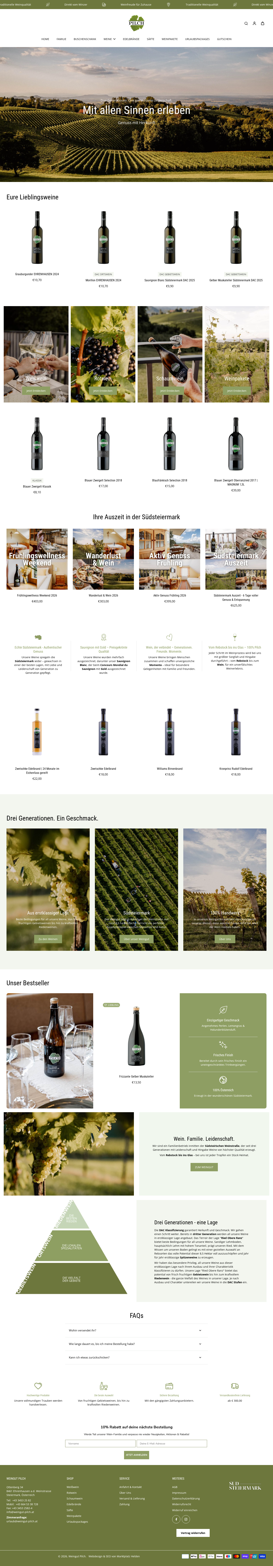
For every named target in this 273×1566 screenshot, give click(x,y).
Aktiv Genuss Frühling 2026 (169, 595)
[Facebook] (176, 1519)
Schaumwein (75, 1498)
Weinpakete (74, 1516)
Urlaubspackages (77, 1521)
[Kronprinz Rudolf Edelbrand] (235, 732)
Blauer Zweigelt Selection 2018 (103, 480)
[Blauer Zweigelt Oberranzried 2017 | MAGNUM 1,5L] (235, 444)
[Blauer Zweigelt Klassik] (37, 444)
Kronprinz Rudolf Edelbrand (236, 768)
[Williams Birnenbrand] (169, 732)
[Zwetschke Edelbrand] (103, 732)
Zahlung (124, 1504)
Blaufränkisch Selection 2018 (169, 480)
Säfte (70, 1510)
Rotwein (72, 1492)
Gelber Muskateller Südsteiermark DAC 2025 (236, 280)
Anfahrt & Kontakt (130, 1487)
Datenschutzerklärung (186, 1498)
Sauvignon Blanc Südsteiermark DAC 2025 (169, 280)
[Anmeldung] (254, 23)
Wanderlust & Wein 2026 (103, 595)
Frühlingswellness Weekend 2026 (37, 595)
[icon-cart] (262, 23)
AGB (174, 1487)
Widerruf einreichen (184, 1510)
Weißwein (73, 1487)
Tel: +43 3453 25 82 (18, 1500)
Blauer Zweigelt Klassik (37, 486)
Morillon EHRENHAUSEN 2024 (103, 280)
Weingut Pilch (77, 1556)
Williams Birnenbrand (170, 768)
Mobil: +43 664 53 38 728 (22, 1504)
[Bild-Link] (36, 354)
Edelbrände (74, 1504)
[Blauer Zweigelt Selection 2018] (103, 444)
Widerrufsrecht (181, 1504)
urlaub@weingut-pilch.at (22, 1521)
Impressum (179, 1492)
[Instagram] (186, 1519)
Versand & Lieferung (132, 1498)
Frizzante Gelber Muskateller (136, 1076)
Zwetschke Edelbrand (103, 768)
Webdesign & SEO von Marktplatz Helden (114, 1556)
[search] (246, 23)
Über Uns (125, 1492)
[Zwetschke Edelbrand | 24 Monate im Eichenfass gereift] (37, 732)
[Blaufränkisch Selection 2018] (169, 444)
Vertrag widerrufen (193, 1533)
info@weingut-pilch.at (20, 1512)
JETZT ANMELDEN (136, 1455)
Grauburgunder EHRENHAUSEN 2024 (37, 274)
